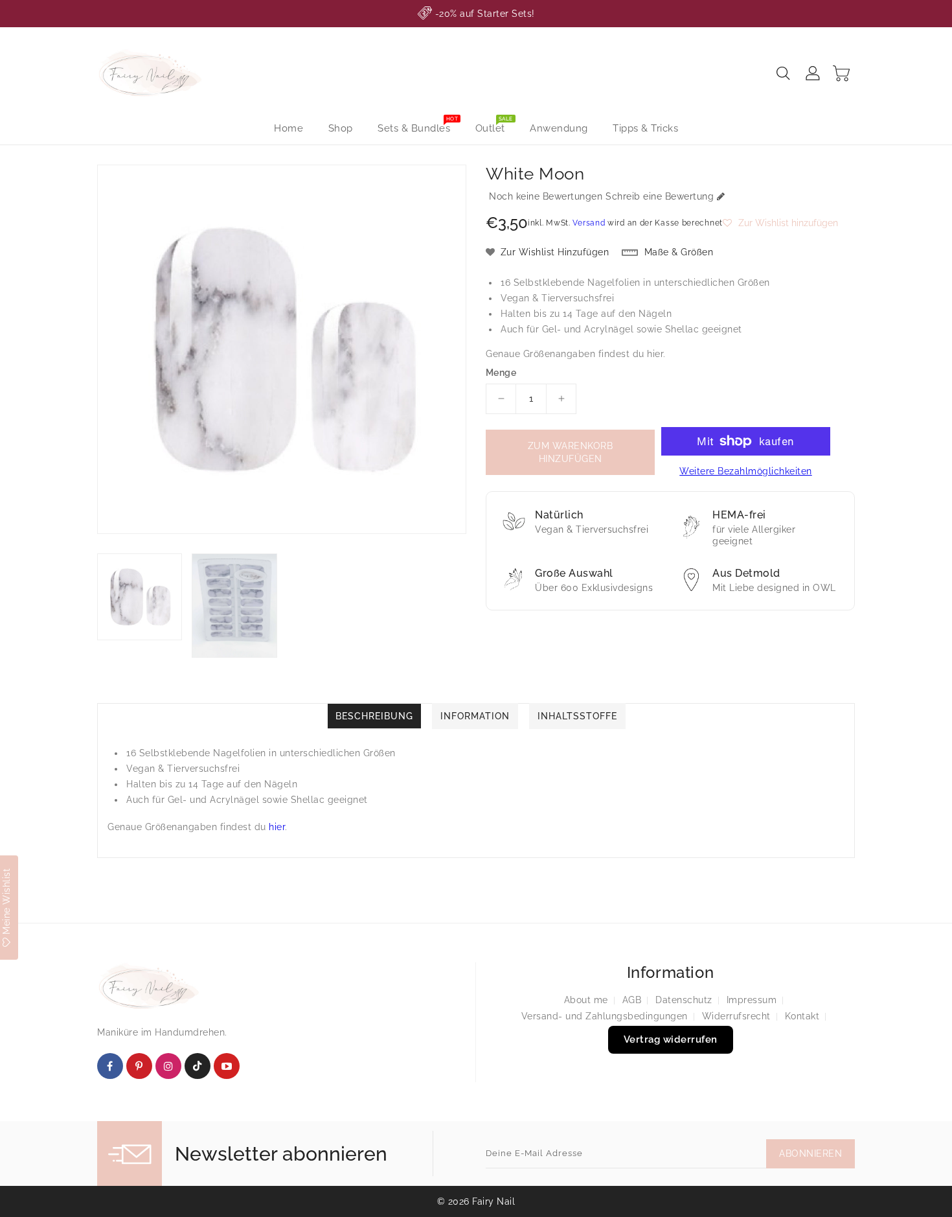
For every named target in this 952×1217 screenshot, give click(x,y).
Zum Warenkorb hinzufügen (570, 452)
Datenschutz (683, 1000)
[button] (780, 223)
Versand (588, 222)
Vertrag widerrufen (671, 1039)
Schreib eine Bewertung (660, 196)
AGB (632, 1000)
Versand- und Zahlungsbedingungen (604, 1016)
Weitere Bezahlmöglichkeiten (745, 471)
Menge (501, 372)
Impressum (752, 1000)
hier (655, 354)
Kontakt (802, 1016)
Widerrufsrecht (736, 1016)
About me (586, 1000)
